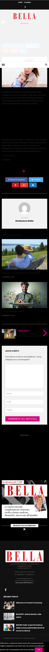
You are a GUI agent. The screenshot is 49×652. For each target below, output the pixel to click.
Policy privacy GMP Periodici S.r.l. (24, 582)
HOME (20, 2)
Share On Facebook (17, 180)
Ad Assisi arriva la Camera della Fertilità (29, 334)
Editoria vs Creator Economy (29, 603)
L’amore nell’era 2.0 (12, 311)
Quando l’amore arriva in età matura (21, 273)
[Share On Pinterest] (15, 185)
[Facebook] (5, 590)
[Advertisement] (24, 42)
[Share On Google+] (24, 185)
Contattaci (27, 2)
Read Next (24, 330)
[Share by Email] (33, 185)
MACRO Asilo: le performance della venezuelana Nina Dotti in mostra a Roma (30, 628)
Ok (38, 650)
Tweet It (37, 180)
